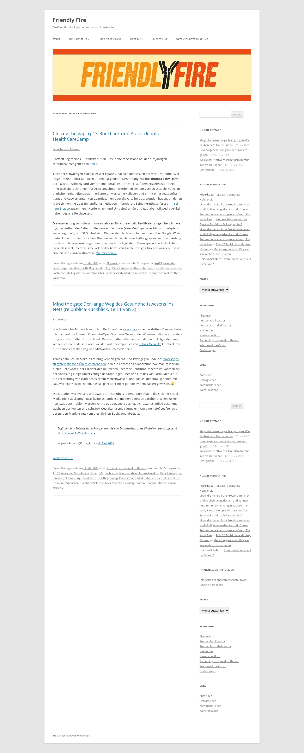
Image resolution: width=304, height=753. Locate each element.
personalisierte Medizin (119, 273)
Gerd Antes (89, 478)
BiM (101, 473)
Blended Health (78, 268)
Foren (151, 268)
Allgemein (112, 263)
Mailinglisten (74, 273)
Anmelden (206, 375)
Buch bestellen (78, 39)
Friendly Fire (69, 20)
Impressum (160, 39)
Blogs (107, 268)
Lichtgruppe (207, 170)
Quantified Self (88, 483)
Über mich (137, 39)
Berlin (93, 473)
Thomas (204, 249)
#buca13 (70, 433)
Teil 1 (93, 164)
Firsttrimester (125, 184)
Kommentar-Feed (210, 385)
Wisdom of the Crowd (213, 345)
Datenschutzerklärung (192, 39)
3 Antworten (60, 319)
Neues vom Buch (210, 335)
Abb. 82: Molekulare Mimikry (233, 244)
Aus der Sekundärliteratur (215, 325)
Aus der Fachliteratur (212, 320)
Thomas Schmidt (158, 273)
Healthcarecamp (166, 268)
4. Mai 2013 (106, 443)
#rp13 (158, 263)
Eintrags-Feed (208, 380)
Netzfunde (206, 330)
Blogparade (96, 268)
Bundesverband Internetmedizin (139, 473)
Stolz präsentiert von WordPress (71, 735)
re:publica (141, 273)
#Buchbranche (86, 433)
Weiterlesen (106, 253)
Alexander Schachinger (75, 473)
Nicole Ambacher (93, 273)
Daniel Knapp (120, 268)
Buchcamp (111, 473)
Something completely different (126, 468)
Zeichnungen (207, 350)
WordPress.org (209, 390)
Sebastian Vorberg (123, 483)
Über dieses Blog (109, 39)
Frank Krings (73, 478)
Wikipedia (59, 278)
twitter (174, 273)
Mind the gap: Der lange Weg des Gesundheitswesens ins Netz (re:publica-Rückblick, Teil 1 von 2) (113, 306)
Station (140, 483)
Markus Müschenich (149, 478)
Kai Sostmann (127, 478)
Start (56, 39)
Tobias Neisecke (150, 344)
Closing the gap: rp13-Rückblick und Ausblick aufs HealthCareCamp (106, 136)
